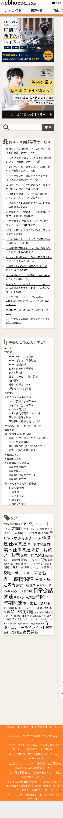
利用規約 (40, 727)
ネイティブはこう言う (21, 405)
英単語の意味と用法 (20, 417)
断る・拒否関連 (22, 591)
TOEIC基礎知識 (17, 364)
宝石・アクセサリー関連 (36, 564)
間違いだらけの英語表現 (22, 450)
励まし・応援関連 (12, 560)
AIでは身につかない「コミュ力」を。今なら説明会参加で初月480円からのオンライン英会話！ (28, 288)
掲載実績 (9, 429)
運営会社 (12, 727)
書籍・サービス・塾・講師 (23, 376)
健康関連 (49, 556)
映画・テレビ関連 (24, 597)
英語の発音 (15, 471)
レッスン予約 (13, 10)
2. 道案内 (14, 491)
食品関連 (30, 632)
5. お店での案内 (17, 503)
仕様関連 (18, 543)
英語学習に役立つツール (22, 475)
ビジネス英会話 (17, 409)
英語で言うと (14, 619)
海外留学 (14, 380)
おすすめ (9, 393)
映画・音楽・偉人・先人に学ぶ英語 (28, 438)
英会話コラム (27, 3)
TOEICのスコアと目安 (21, 356)
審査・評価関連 (22, 567)
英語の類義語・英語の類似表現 (31, 624)
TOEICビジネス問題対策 (22, 360)
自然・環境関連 (20, 612)
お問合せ (26, 727)
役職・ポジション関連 (22, 573)
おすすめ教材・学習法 (21, 368)
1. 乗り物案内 (16, 487)
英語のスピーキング (32, 619)
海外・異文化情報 (18, 442)
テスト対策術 (16, 372)
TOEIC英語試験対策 (13, 524)
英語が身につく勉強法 (16, 462)
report (7, 348)
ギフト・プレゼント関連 (33, 529)
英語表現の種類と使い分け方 (25, 421)
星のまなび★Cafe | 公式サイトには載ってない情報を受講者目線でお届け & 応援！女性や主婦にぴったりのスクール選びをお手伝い (33, 785)
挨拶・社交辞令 (27, 585)
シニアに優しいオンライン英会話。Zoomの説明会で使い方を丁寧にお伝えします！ (27, 301)
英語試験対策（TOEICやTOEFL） (27, 446)
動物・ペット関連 (34, 560)
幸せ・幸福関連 (42, 567)
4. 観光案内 (15, 499)
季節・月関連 (16, 563)
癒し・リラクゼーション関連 (31, 608)
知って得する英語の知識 (17, 433)
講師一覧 (36, 10)
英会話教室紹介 (13, 458)
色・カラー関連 (42, 612)
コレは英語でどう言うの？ (23, 401)
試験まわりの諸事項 (20, 388)
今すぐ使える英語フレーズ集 (25, 413)
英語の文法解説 (17, 467)
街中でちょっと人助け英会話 (20, 483)
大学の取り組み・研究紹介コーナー (24, 425)
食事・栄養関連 (13, 632)
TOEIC (8, 352)
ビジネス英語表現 (37, 533)
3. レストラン (16, 495)
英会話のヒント (13, 454)
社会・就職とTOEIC (20, 384)
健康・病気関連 (32, 555)
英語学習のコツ (17, 479)
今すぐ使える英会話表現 (17, 397)
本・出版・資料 (35, 603)
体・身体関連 (36, 544)
